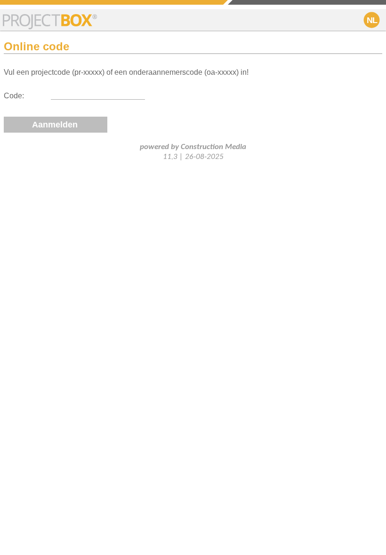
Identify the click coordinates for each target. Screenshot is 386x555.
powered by (193, 147)
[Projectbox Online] (50, 21)
